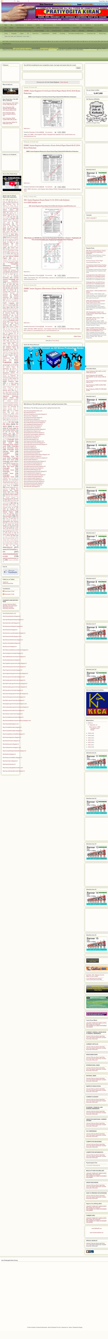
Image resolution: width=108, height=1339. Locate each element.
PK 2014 (9, 428)
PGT (4, 420)
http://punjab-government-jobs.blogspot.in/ (34, 432)
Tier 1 (8, 527)
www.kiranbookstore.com (30, 136)
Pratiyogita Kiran (12, 439)
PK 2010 (11, 422)
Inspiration (29, 25)
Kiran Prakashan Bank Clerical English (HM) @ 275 (9, 114)
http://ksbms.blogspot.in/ (30, 446)
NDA (16, 390)
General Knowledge (39, 30)
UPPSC (8, 535)
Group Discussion (56, 30)
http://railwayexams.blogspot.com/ (32, 431)
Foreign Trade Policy (7, 310)
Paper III (10, 419)
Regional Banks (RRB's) (11, 494)
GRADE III (5, 320)
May (103, 1243)
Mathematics (90, 30)
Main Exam (6, 369)
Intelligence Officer (11, 348)
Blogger (80, 1327)
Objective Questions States (9, 409)
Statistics (15, 519)
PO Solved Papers (10, 434)
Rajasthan (12, 493)
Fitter (16, 308)
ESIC (17, 304)
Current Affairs (66, 27)
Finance (5, 308)
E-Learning (62, 33)
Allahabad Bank (10, 204)
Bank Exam (6, 231)
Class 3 (10, 255)
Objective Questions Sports (9, 407)
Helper (4, 329)
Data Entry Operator (10, 285)
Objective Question (12, 394)
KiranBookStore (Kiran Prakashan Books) (66, 25)
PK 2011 (6, 424)
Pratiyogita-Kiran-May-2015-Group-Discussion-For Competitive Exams (95, 275)
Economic (13, 291)
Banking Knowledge (8, 239)
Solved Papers (8, 512)
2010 (89, 747)
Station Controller (6, 519)
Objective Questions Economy (10, 399)
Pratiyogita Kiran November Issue (10, 469)
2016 (89, 733)
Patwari (15, 419)
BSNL (10, 240)
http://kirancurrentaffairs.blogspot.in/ (32, 456)
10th (10, 199)
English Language (8, 303)
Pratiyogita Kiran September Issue (55, 134)
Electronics (34, 189)
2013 (89, 740)
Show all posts (64, 82)
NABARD (13, 384)
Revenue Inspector (10, 497)
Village (15, 542)
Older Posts (77, 336)
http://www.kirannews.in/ (30, 412)
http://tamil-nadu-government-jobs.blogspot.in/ (35, 421)
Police (16, 435)
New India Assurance (8, 391)
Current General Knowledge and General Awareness (10, 279)
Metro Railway (49, 189)
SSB (6, 515)
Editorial (16, 298)
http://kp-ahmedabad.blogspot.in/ (32, 449)
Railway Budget (9, 487)
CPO (12, 273)
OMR (11, 410)
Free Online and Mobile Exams (76, 33)
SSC (37, 277)
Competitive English (13, 262)
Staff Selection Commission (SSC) (25, 27)
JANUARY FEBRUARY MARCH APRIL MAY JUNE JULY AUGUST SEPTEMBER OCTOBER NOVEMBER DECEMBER (96, 1025)
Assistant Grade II (7, 219)
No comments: (49, 132)
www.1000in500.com (97, 1228)
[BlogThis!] (60, 132)
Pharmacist (9, 420)
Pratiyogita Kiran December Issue (10, 447)
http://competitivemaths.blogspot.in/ (32, 473)
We (11, 25)
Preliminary (5, 479)
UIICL (17, 531)
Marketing (13, 375)
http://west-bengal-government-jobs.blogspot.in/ (35, 414)
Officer (4, 410)
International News (8, 349)
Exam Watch (6, 307)
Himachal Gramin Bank (13, 330)
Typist (13, 529)
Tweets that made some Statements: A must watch (16, 36)
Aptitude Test (13, 212)
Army (16, 214)
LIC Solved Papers (9, 367)
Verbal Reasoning (10, 538)
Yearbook (10, 560)
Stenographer (6, 521)
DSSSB (54, 33)
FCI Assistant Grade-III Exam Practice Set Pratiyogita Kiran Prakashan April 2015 (96, 266)
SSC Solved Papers (44, 277)
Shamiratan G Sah (9, 591)
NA (7, 384)
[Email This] (58, 132)
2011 (89, 744)
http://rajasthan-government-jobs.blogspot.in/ (35, 429)
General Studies (10, 313)
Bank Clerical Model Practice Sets (10, 227)
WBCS (11, 544)
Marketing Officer (7, 377)
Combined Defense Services (9, 259)
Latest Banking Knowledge (94, 979)
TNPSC (10, 528)
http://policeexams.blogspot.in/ (31, 437)
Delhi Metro (30, 328)
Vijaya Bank (9, 542)
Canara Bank (13, 246)
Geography (14, 33)
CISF (15, 253)
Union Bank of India (10, 532)
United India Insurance (8, 534)
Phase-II (4, 422)
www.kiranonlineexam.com (30, 279)
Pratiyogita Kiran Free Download (51, 27)
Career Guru (35, 33)
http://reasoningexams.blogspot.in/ (32, 427)
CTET (11, 274)
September (93, 725)
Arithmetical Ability (7, 214)
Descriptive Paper (12, 288)
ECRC (10, 298)
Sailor (12, 501)
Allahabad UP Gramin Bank (9, 205)
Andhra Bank (5, 206)
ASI (8, 217)
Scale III (10, 506)
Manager (4, 375)
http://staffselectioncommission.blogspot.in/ (34, 422)
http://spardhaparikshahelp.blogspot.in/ (33, 424)
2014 (89, 738)
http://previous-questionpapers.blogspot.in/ (34, 434)
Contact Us (88, 25)
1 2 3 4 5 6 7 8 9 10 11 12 (93, 1165)
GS (6, 327)
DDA (15, 285)
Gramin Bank (13, 322)
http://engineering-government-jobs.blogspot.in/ (35, 471)
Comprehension (45, 33)
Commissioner (6, 261)
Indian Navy (6, 343)
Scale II (4, 506)
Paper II (5, 419)
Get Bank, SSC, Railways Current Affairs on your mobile (95, 975)
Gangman (15, 310)
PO (3, 431)
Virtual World (5, 544)
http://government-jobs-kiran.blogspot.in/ (33, 468)
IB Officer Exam (12, 336)
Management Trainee (12, 374)
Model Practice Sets (10, 381)
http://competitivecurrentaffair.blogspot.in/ (34, 479)
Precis (15, 478)
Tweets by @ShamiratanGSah (8, 582)
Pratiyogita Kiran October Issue (10, 472)
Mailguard (14, 368)
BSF (5, 240)
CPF (8, 273)
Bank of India (11, 232)
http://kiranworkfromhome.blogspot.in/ (33, 451)
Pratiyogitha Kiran (7, 478)
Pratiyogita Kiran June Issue (65, 189)
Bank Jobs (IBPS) (98, 25)
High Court (10, 329)
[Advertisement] (96, 74)
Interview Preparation (87, 27)
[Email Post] (55, 132)
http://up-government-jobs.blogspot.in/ (33, 417)
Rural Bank (13, 500)
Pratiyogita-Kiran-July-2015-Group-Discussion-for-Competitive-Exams (95, 282)
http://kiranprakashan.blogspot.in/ (32, 452)
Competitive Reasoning (9, 267)
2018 (89, 723)
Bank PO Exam (13, 236)
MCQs (5, 378)
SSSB (7, 518)
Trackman (16, 528)
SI (14, 507)
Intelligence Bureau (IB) (12, 346)
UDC (8, 531)
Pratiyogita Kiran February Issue (10, 450)
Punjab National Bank (8, 482)
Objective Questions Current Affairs (10, 397)
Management (12, 371)
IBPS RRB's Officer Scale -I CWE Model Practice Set (95, 318)
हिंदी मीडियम (16, 560)
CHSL (8, 253)
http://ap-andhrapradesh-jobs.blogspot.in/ (14, 771)
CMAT (14, 258)
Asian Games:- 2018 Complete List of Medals (94, 728)
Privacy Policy (102, 33)
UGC (13, 531)
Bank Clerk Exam (9, 230)
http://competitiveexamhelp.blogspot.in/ (33, 476)
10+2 (4, 199)
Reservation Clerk (9, 496)
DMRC (32, 134)
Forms (73, 30)
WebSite (38, 25)
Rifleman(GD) (6, 498)
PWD (12, 484)
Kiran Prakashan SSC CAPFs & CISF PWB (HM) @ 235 (10, 103)
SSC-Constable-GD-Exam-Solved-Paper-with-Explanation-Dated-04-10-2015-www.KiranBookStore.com (96, 329)
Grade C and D (11, 318)
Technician (14, 525)
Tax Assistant (10, 522)
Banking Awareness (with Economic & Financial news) (17, 30)
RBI (17, 493)
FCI (14, 307)
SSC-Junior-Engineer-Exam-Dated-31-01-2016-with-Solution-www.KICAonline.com (52, 206)
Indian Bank (6, 340)
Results (16, 496)
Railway (11, 27)
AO (8, 208)
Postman (16, 436)
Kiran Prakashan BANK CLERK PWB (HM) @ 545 (9, 118)
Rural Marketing (6, 501)
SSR (17, 517)
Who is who (10, 545)
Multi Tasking (14, 383)
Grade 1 (11, 317)
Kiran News (55, 328)
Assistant (13, 218)
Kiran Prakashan (62, 328)
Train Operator (7, 529)
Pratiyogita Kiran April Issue (10, 442)
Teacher (9, 524)
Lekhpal (11, 365)
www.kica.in (52, 277)
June (87, 1244)
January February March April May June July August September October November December (10, 606)
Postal (10, 436)
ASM (14, 217)
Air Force (16, 202)
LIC (15, 365)
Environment (5, 304)
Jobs (81, 25)
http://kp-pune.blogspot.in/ (30, 447)
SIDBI (4, 509)
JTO (17, 353)
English (22, 33)
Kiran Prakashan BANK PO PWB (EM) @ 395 (10, 123)
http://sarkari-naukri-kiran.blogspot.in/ (33, 426)
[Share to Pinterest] (65, 132)
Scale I (14, 504)
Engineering (14, 301)
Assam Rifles (5, 218)
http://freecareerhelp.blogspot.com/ (32, 469)
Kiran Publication (20, 25)
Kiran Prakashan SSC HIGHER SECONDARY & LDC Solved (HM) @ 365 (9, 108)
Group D (6, 323)
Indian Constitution (12, 342)
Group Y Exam (14, 326)
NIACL (10, 393)
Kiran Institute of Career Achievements (10, 356)
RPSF (16, 498)
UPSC (38, 27)
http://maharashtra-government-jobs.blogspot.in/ (35, 444)
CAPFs (4, 247)
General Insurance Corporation (10, 311)
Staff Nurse (13, 518)
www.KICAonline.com (70, 134)
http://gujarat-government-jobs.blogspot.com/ (35, 466)
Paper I (15, 417)
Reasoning (81, 30)
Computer (99, 30)
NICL (15, 393)
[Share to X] (61, 132)
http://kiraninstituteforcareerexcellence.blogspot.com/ (37, 454)
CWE (10, 284)
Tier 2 (14, 527)
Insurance (66, 30)
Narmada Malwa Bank (8, 386)
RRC (6, 500)
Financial (11, 308)
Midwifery (5, 380)
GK (48, 30)
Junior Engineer (38, 134)
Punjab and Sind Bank (12, 481)
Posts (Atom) (55, 340)
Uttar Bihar (5, 537)
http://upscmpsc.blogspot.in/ (31, 415)
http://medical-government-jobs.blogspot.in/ (34, 442)
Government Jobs (91, 33)
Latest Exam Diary (7, 364)
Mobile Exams (13, 379)
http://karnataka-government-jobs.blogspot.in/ (35, 461)
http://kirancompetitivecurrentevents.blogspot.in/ (35, 458)
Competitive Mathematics (10, 264)
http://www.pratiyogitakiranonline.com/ (33, 410)
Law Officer (15, 364)
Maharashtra (6, 368)
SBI (5, 27)
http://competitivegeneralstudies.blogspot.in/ (34, 474)
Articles (5, 215)
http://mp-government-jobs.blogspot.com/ (34, 441)
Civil (29, 134)
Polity (5, 436)
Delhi (4, 287)
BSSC (15, 240)
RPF (12, 498)
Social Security (13, 510)
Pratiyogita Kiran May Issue (10, 465)
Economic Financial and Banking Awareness (10, 296)
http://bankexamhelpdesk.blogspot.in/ (33, 484)
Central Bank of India (13, 250)
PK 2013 (15, 426)
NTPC (4, 394)
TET (28, 33)
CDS (6, 249)
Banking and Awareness (12, 237)
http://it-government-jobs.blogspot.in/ (33, 464)
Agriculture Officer (7, 202)
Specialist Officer (13, 513)
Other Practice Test (8, 417)
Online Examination (48, 25)
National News (7, 390)
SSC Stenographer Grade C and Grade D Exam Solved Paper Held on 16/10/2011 (96, 313)
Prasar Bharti (7, 438)
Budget (4, 242)
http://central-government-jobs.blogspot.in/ (34, 481)
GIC (12, 314)
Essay (6, 305)
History (6, 33)
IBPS (4, 338)
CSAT (6, 274)
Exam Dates (76, 27)
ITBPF (9, 350)
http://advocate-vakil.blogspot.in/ (32, 486)
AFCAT (15, 201)
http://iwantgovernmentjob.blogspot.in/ (33, 463)
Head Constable (13, 327)
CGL (5, 252)
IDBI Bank (13, 337)
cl (6, 255)
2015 (89, 735)
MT (7, 383)
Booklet (16, 239)
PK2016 (44, 134)
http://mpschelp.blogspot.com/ (31, 439)
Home (5, 25)
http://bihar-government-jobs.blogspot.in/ (33, 483)
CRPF (17, 273)
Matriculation (15, 377)
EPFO (11, 304)
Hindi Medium (7, 331)
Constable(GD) (6, 271)
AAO (9, 201)
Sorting (4, 513)
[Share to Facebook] (63, 132)
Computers (13, 270)
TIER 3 (4, 528)
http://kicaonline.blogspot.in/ (31, 459)
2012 (89, 742)
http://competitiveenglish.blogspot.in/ (33, 478)
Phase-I (15, 420)
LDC (5, 365)
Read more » (27, 128)
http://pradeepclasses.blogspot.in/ (32, 436)
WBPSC (16, 544)
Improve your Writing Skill (9, 339)
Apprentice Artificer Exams (10, 209)
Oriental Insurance (13, 416)
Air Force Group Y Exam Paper (94, 260)
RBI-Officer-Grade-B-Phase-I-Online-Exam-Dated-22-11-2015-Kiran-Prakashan (96, 252)
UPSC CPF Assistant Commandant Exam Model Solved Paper (95, 301)
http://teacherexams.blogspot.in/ (32, 419)
